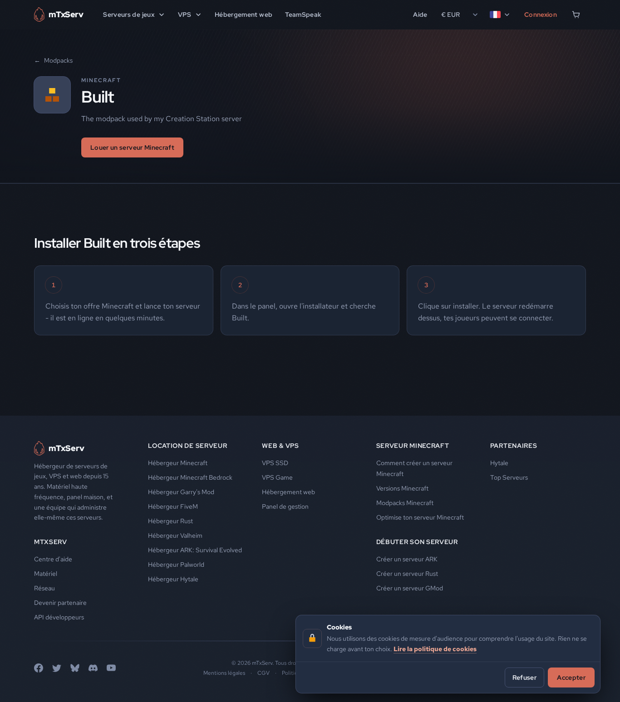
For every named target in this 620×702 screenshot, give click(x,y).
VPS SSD (275, 463)
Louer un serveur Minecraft (132, 147)
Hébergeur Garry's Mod (181, 492)
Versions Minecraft (402, 488)
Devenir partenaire (60, 603)
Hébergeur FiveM (173, 506)
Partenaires (513, 446)
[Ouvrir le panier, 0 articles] (576, 14)
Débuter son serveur (417, 542)
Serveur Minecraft (412, 446)
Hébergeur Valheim (175, 535)
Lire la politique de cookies (435, 648)
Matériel (45, 573)
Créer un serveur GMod (409, 588)
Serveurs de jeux (128, 14)
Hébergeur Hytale (173, 579)
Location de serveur (187, 446)
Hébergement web (243, 14)
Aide (420, 14)
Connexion (540, 14)
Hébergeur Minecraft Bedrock (190, 477)
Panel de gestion (285, 506)
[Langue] (500, 14)
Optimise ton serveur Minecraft (420, 517)
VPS (184, 14)
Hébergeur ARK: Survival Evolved (195, 550)
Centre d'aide (53, 559)
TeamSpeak (303, 14)
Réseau (44, 588)
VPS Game (277, 477)
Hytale (499, 463)
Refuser (524, 677)
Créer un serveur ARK (407, 559)
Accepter (571, 677)
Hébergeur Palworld (176, 564)
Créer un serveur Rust (407, 573)
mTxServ (50, 542)
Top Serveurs (509, 477)
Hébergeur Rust (170, 521)
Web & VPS (280, 446)
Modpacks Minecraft (404, 503)
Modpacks (53, 60)
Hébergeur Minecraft (177, 463)
